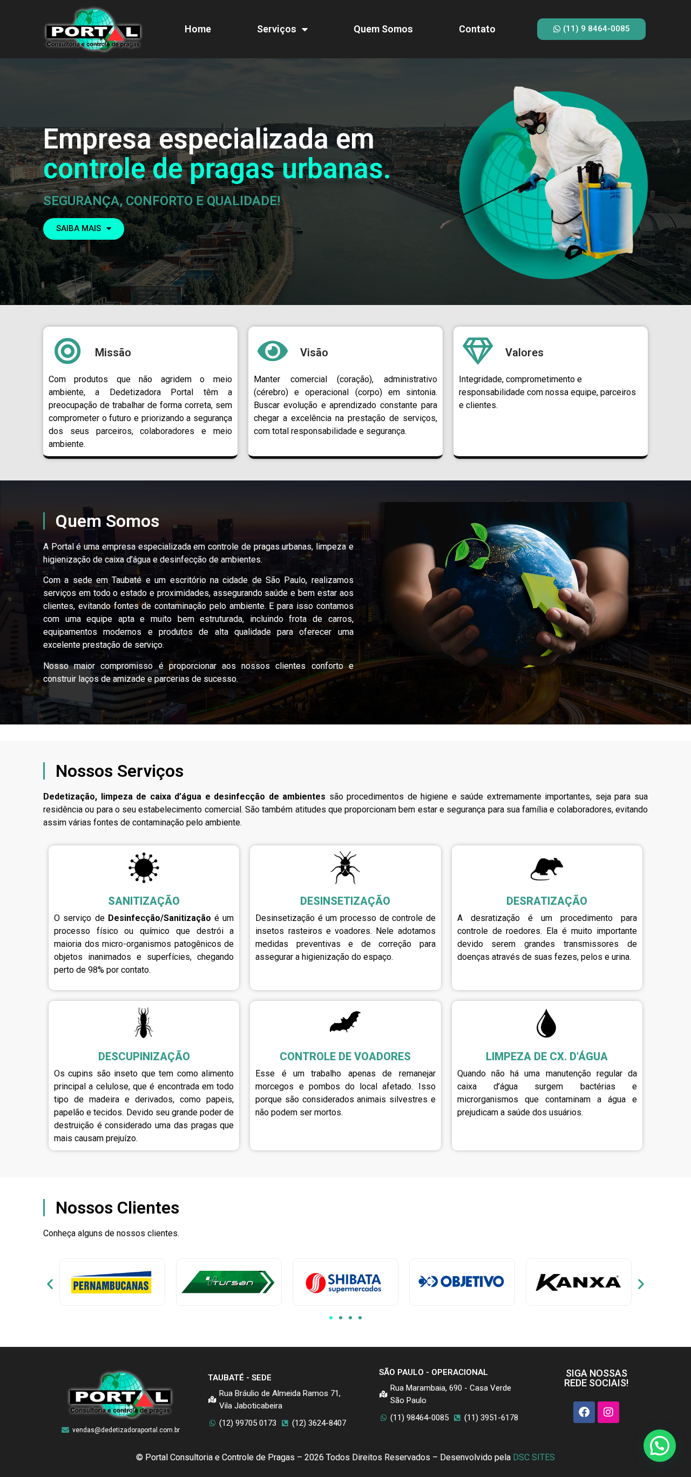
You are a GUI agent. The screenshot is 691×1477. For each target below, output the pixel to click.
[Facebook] (584, 1412)
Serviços (276, 29)
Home (198, 29)
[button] (50, 1284)
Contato (477, 29)
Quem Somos (383, 29)
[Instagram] (608, 1412)
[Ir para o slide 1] (331, 1317)
